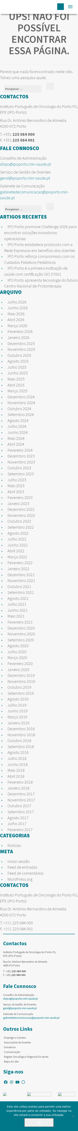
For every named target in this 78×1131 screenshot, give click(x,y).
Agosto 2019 (17, 699)
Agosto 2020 (17, 645)
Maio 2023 (16, 485)
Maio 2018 (16, 770)
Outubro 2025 (19, 355)
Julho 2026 (16, 301)
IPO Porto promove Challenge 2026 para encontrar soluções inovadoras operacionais (40, 232)
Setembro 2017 (20, 811)
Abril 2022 (15, 550)
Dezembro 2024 (21, 396)
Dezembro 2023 (21, 456)
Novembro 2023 (21, 462)
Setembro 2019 (20, 693)
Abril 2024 (15, 444)
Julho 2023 (16, 479)
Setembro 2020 (20, 639)
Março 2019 (17, 716)
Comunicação (12, 1052)
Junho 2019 (17, 710)
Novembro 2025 (21, 349)
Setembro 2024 (20, 414)
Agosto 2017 (17, 817)
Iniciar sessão (18, 861)
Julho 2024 (16, 426)
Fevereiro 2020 (20, 663)
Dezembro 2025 (21, 343)
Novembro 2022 (21, 515)
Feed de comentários (25, 873)
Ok (39, 1122)
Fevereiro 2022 (20, 562)
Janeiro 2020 (18, 669)
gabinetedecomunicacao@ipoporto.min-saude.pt (31, 1018)
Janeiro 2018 (18, 788)
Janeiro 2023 (18, 503)
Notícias (14, 845)
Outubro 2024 (19, 408)
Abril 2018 (15, 776)
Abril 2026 (15, 319)
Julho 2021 (16, 604)
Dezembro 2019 (21, 675)
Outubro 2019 (19, 687)
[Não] (73, 1116)
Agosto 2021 (17, 598)
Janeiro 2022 (18, 568)
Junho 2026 (17, 307)
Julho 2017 (16, 823)
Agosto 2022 (17, 533)
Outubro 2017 (19, 805)
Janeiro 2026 (18, 337)
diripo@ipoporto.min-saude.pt (25, 164)
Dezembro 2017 (21, 793)
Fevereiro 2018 (20, 782)
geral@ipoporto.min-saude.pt (25, 178)
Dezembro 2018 (21, 728)
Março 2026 (17, 325)
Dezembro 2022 (21, 509)
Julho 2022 (16, 539)
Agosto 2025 (17, 361)
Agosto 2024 (17, 420)
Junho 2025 (17, 372)
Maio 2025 (16, 378)
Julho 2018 (16, 758)
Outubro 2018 (19, 740)
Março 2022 (17, 556)
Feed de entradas (22, 867)
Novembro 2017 (21, 799)
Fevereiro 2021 (20, 622)
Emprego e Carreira (15, 1037)
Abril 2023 (15, 491)
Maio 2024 (16, 438)
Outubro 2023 (19, 467)
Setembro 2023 (20, 473)
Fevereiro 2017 (20, 829)
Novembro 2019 (21, 681)
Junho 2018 (17, 764)
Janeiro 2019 (18, 722)
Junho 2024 (17, 432)
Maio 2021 (16, 616)
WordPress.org (19, 879)
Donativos (10, 1047)
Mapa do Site (11, 1061)
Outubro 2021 (19, 586)
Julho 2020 (16, 651)
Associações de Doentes (17, 1042)
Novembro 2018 (21, 734)
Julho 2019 (16, 705)
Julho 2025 (16, 367)
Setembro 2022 (20, 527)
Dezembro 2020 (21, 628)
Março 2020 (17, 657)
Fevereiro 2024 (20, 450)
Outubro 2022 (19, 521)
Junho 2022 (17, 545)
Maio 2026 (16, 313)
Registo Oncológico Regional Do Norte (26, 1057)
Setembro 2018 (20, 746)
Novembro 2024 (21, 402)
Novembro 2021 (21, 580)
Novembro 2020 (21, 633)
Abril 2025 (15, 385)
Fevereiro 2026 (20, 331)
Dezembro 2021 (21, 574)
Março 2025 (17, 390)
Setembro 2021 (20, 592)
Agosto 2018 (17, 752)
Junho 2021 (17, 610)
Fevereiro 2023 (20, 497)
